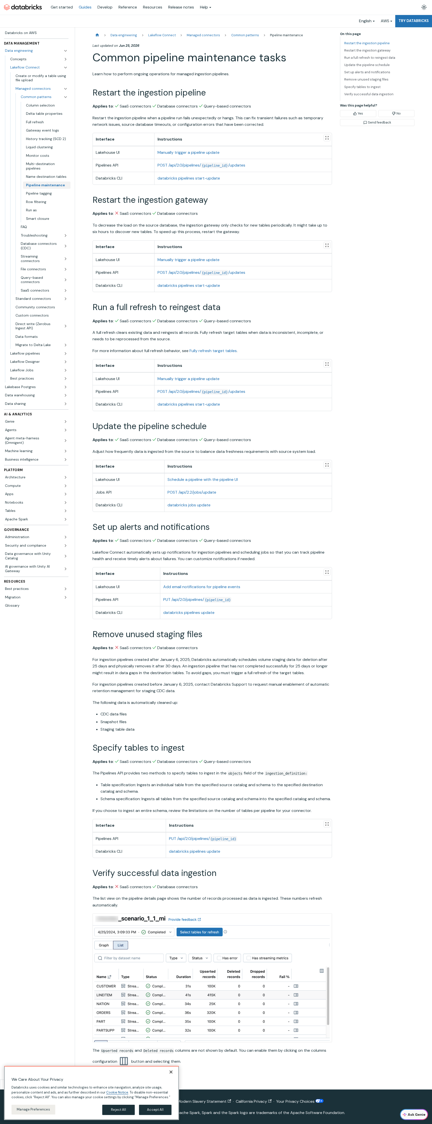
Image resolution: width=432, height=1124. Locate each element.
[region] (91, 1093)
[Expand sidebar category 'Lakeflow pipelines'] (65, 353)
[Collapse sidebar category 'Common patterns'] (65, 97)
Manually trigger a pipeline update (189, 152)
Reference (127, 7)
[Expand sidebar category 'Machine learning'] (65, 451)
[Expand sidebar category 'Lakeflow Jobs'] (65, 370)
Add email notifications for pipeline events (201, 586)
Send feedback (379, 122)
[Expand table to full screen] (327, 137)
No (398, 113)
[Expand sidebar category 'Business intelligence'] (65, 459)
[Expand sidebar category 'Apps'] (65, 494)
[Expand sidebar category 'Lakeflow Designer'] (65, 362)
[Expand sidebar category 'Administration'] (65, 537)
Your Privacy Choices (296, 1101)
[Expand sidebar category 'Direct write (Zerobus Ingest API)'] (65, 326)
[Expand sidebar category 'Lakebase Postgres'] (65, 387)
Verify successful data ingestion (369, 94)
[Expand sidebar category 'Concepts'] (65, 59)
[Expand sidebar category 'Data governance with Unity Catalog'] (65, 556)
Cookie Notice (117, 1092)
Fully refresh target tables (213, 350)
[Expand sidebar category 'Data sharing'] (65, 404)
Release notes (181, 7)
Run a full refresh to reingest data (369, 58)
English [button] (365, 21)
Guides (85, 7)
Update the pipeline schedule (367, 65)
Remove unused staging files (366, 79)
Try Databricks (413, 21)
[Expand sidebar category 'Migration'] (65, 597)
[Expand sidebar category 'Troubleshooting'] (65, 235)
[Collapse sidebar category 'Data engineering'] (65, 51)
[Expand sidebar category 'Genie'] (65, 421)
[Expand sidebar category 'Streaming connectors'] (65, 259)
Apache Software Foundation (317, 1112)
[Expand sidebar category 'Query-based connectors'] (65, 280)
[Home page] (97, 35)
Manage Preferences (33, 1109)
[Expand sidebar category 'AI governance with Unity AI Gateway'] (65, 569)
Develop (105, 7)
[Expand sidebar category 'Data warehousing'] (65, 395)
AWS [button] (385, 21)
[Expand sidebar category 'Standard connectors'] (65, 299)
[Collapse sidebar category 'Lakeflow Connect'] (65, 67)
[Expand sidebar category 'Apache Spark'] (65, 519)
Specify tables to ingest (362, 87)
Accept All (155, 1109)
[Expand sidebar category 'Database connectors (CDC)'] (65, 246)
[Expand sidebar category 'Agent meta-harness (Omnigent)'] (65, 440)
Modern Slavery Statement (201, 1101)
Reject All (118, 1109)
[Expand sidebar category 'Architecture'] (65, 477)
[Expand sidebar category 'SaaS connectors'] (65, 290)
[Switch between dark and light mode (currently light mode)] (424, 7)
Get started (62, 7)
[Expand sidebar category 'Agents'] (65, 430)
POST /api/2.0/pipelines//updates (201, 165)
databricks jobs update (189, 505)
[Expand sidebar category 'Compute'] (65, 486)
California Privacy (251, 1101)
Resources (152, 7)
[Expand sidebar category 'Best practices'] (65, 378)
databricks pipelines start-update (189, 178)
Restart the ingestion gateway (367, 50)
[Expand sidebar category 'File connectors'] (65, 269)
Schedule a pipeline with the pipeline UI (203, 479)
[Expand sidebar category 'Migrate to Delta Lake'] (65, 345)
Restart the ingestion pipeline (367, 43)
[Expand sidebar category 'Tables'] (65, 511)
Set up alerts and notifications (367, 72)
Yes (360, 113)
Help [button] (204, 7)
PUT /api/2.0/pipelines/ (197, 599)
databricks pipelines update (188, 612)
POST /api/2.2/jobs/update (192, 492)
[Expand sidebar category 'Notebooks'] (65, 502)
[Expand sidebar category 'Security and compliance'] (65, 545)
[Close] (171, 1071)
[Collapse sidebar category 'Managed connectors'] (65, 89)
